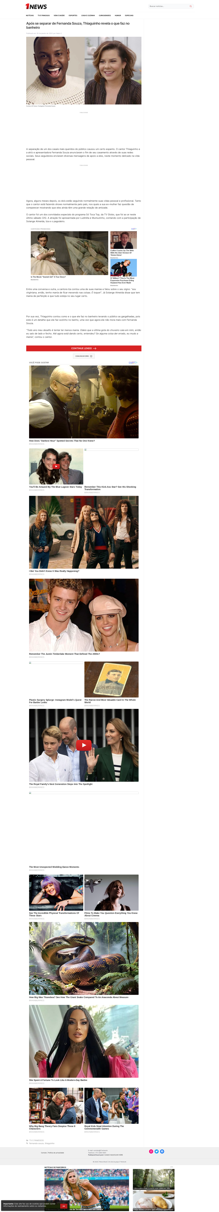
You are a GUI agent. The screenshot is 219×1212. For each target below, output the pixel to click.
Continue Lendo (81, 348)
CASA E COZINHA (88, 15)
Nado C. (59, 33)
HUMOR (118, 15)
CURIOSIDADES (105, 15)
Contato (44, 1153)
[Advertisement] (83, 129)
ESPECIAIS (129, 15)
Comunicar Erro (82, 356)
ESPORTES (73, 15)
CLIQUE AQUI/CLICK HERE (113, 1155)
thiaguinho (49, 1143)
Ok (64, 1206)
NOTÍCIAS (30, 15)
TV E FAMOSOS (44, 15)
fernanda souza (36, 1143)
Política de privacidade (56, 1153)
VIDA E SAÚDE (59, 15)
